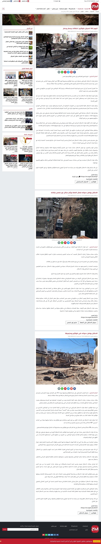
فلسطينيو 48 (72, 9)
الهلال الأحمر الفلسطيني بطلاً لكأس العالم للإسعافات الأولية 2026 (17, 42)
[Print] (59, 72)
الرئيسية (97, 11)
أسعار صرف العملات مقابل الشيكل (19, 56)
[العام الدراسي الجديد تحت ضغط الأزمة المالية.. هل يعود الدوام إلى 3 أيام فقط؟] (10, 141)
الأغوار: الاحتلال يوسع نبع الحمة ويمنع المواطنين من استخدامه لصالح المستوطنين (16, 37)
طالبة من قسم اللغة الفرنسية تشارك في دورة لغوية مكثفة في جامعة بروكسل (25, 83)
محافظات (86, 11)
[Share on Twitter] (68, 72)
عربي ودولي (55, 9)
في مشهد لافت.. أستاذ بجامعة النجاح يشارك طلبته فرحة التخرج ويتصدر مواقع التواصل (15, 120)
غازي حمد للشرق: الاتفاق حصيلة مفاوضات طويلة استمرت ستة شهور (11, 165)
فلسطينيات (80, 9)
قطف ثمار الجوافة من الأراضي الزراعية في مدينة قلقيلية (17, 47)
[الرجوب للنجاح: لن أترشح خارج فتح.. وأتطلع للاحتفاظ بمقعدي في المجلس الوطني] (25, 158)
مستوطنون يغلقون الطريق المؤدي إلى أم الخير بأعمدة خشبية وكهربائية (71, 541)
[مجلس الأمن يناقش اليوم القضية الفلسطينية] (30, 33)
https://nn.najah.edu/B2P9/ (89, 317)
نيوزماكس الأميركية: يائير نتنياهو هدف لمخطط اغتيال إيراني (16, 62)
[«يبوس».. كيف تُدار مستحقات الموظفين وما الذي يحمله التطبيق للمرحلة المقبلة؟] (25, 141)
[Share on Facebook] (74, 72)
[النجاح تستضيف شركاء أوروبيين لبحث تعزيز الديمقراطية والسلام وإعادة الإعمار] (25, 92)
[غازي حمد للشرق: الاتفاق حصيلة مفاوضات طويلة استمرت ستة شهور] (10, 158)
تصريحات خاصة (28, 135)
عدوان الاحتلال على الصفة (88, 322)
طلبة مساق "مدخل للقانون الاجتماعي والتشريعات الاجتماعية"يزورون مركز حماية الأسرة (10, 100)
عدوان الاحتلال (83, 513)
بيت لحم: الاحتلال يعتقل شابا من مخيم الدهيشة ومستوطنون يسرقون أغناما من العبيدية (16, 52)
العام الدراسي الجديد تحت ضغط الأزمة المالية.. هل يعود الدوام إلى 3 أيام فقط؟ (10, 149)
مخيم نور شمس (72, 322)
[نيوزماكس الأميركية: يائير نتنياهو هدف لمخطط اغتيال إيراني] (30, 62)
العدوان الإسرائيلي (82, 182)
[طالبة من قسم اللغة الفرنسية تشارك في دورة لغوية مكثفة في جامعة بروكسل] (25, 75)
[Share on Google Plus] (71, 72)
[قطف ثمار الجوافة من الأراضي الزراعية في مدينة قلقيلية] (30, 48)
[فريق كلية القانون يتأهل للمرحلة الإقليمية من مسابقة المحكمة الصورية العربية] (10, 75)
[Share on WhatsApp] (62, 72)
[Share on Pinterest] (65, 72)
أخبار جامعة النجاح (40, 9)
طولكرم (82, 11)
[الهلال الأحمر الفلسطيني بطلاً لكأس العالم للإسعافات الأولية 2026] (30, 43)
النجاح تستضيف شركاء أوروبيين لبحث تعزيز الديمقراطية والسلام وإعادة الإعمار (26, 100)
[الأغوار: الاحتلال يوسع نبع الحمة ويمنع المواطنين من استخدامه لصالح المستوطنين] (30, 38)
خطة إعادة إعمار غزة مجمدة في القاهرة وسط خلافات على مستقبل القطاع (15, 112)
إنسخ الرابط (75, 177)
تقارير (48, 9)
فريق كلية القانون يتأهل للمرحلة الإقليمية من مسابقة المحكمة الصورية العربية (11, 83)
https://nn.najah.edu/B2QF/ (89, 177)
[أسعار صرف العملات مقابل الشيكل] (30, 57)
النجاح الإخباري (95, 6)
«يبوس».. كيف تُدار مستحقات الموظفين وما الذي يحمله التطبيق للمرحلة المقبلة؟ (26, 149)
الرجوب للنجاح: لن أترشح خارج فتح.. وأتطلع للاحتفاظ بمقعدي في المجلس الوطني (25, 166)
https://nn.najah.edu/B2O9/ (89, 508)
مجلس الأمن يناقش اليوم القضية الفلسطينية (16, 32)
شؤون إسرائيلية (63, 9)
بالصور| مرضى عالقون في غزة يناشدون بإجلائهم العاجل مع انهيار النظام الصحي (15, 126)
